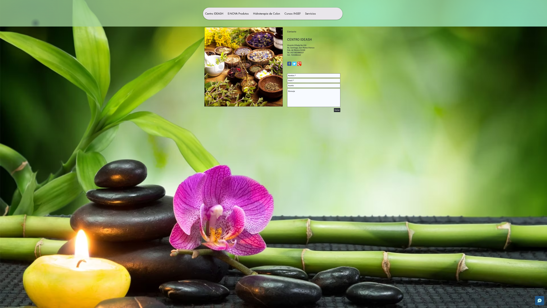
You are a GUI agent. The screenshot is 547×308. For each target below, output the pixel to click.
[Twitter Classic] (294, 64)
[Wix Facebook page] (289, 64)
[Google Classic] (299, 64)
